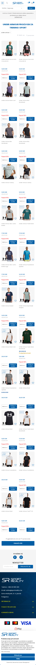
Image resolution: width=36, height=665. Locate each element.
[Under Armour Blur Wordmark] (26, 89)
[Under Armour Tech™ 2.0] (26, 500)
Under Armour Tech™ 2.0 (26, 511)
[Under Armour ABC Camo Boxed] (9, 212)
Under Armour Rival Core (9, 100)
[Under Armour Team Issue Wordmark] (26, 336)
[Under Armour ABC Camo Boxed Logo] (9, 253)
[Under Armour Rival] (26, 377)
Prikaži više (18, 543)
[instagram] (21, 557)
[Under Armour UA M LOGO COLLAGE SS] (9, 48)
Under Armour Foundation (9, 470)
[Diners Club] (18, 628)
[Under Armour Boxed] (9, 294)
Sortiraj (4, 8)
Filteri (31, 8)
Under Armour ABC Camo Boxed (9, 224)
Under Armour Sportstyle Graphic (26, 306)
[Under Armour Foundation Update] (26, 253)
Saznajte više (18, 17)
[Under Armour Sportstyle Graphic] (26, 294)
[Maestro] (7, 623)
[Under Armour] (4, 53)
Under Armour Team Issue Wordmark (26, 347)
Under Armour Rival (24, 388)
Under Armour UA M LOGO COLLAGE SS (9, 60)
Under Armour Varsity (8, 182)
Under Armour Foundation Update (26, 265)
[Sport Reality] (18, 3)
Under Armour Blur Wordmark (24, 101)
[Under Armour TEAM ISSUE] (26, 212)
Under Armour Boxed (7, 306)
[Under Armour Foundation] (9, 459)
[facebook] (15, 557)
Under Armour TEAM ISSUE (26, 223)
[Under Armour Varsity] (9, 171)
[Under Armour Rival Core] (9, 89)
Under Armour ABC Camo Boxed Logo (9, 265)
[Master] (15, 623)
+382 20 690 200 (13, 587)
